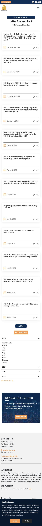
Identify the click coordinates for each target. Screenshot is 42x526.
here (30, 489)
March (4, 358)
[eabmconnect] (6, 2)
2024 (4, 372)
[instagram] (36, 2)
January (4, 363)
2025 (4, 367)
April (3, 355)
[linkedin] (33, 2)
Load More (21, 326)
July (3, 348)
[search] (39, 2)
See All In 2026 (7, 343)
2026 (4, 338)
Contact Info (22, 332)
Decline (27, 521)
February (5, 360)
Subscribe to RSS (6, 381)
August (4, 345)
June (3, 350)
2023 (4, 376)
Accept (15, 521)
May (3, 353)
